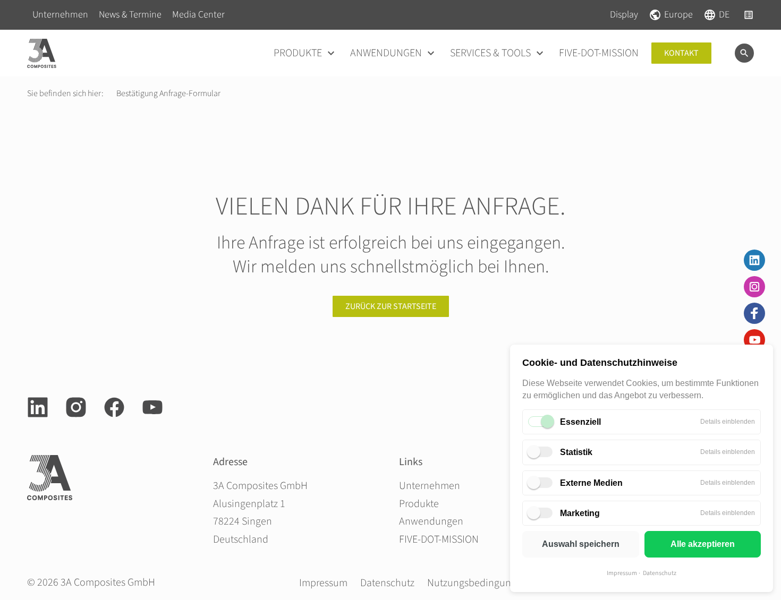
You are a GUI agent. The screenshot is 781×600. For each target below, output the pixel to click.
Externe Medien (591, 482)
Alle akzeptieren (702, 543)
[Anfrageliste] (748, 15)
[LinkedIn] (754, 260)
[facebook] (114, 407)
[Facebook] (754, 313)
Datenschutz (659, 573)
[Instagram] (754, 286)
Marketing (580, 513)
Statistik (576, 452)
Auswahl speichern (580, 543)
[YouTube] (754, 339)
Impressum (622, 573)
